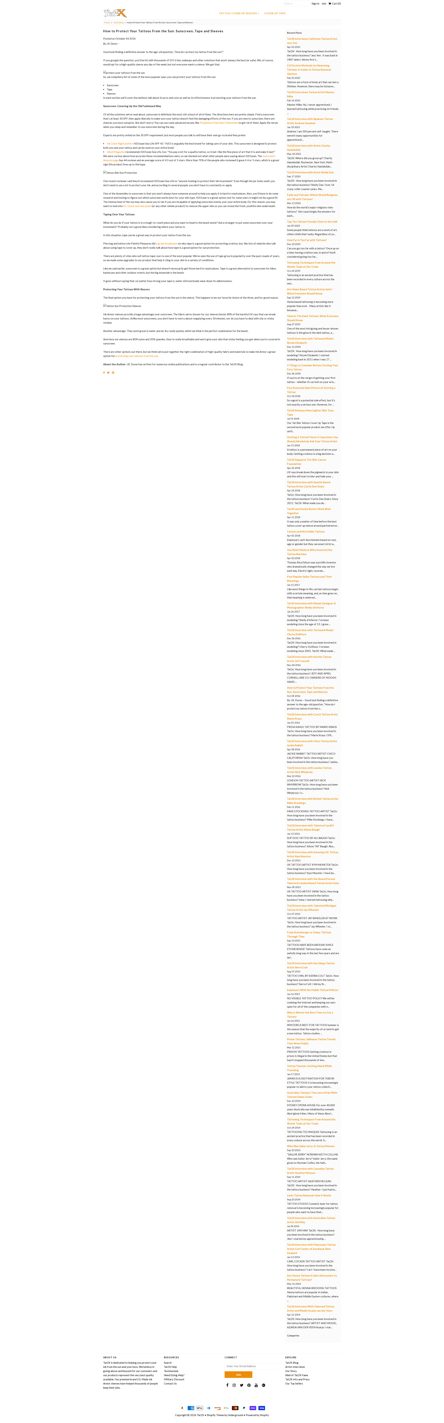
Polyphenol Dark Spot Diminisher (219, 122)
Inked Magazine (116, 151)
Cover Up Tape (275, 13)
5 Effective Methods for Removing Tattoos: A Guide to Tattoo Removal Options (309, 69)
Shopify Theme (215, 1415)
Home (107, 22)
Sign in (315, 3)
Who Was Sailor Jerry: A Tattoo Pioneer (311, 1146)
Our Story (291, 1371)
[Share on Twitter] (108, 372)
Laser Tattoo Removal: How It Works (309, 1195)
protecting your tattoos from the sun (137, 355)
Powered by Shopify (257, 1415)
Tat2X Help (170, 1366)
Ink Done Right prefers (120, 143)
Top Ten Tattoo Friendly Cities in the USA (312, 221)
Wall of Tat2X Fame (296, 1375)
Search (168, 1362)
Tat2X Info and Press (297, 1379)
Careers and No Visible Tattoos (306, 531)
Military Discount (174, 1379)
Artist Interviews (295, 1366)
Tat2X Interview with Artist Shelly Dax (310, 172)
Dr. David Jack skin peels (137, 206)
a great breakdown (166, 243)
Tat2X (200, 1415)
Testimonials (171, 1371)
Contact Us (170, 1383)
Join (324, 3)
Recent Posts (294, 32)
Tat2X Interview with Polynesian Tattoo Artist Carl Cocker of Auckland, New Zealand (311, 1249)
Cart (336, 3)
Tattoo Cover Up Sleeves (238, 13)
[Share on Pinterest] (113, 372)
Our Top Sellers (294, 1383)
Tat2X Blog (118, 22)
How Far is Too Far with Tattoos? (307, 240)
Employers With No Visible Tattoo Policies (312, 989)
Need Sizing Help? (174, 1375)
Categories (293, 1335)
